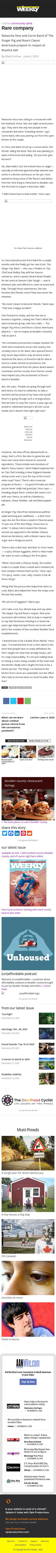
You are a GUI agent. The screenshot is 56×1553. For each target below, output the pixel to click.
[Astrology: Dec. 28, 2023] (46, 1033)
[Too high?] (46, 1018)
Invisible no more (12, 1297)
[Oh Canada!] (28, 1236)
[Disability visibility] (46, 1079)
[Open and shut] (28, 752)
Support (34, 1541)
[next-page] (30, 768)
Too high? (7, 1014)
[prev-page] (26, 768)
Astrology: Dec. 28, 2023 (14, 1029)
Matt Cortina (13, 56)
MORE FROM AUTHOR (39, 741)
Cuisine (6, 23)
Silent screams (10, 1339)
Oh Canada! (9, 1256)
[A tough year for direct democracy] (28, 1153)
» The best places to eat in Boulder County (24, 822)
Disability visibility (11, 1074)
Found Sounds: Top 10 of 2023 (18, 1044)
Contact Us (22, 1541)
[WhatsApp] (28, 701)
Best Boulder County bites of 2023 (8, 761)
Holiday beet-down (46, 759)
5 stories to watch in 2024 (16, 1059)
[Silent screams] (28, 1319)
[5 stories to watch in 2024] (46, 1064)
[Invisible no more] (28, 1278)
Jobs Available (20, 1545)
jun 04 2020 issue (24, 688)
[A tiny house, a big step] (28, 1195)
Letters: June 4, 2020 (42, 717)
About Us (11, 1541)
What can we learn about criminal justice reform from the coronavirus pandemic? (13, 724)
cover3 (12, 688)
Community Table (21, 23)
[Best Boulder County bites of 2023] (10, 752)
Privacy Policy (35, 1545)
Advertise (45, 1541)
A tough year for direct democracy (23, 1173)
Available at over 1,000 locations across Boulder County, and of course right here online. (27, 854)
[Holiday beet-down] (46, 752)
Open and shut (26, 759)
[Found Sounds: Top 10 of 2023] (46, 1048)
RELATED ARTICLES (16, 741)
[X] (13, 701)
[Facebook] (6, 701)
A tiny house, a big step (16, 1214)
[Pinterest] (20, 701)
